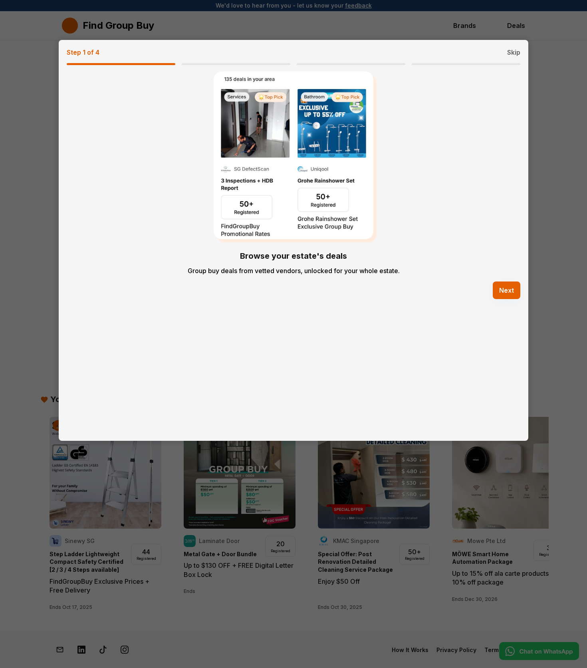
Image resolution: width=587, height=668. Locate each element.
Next (506, 290)
